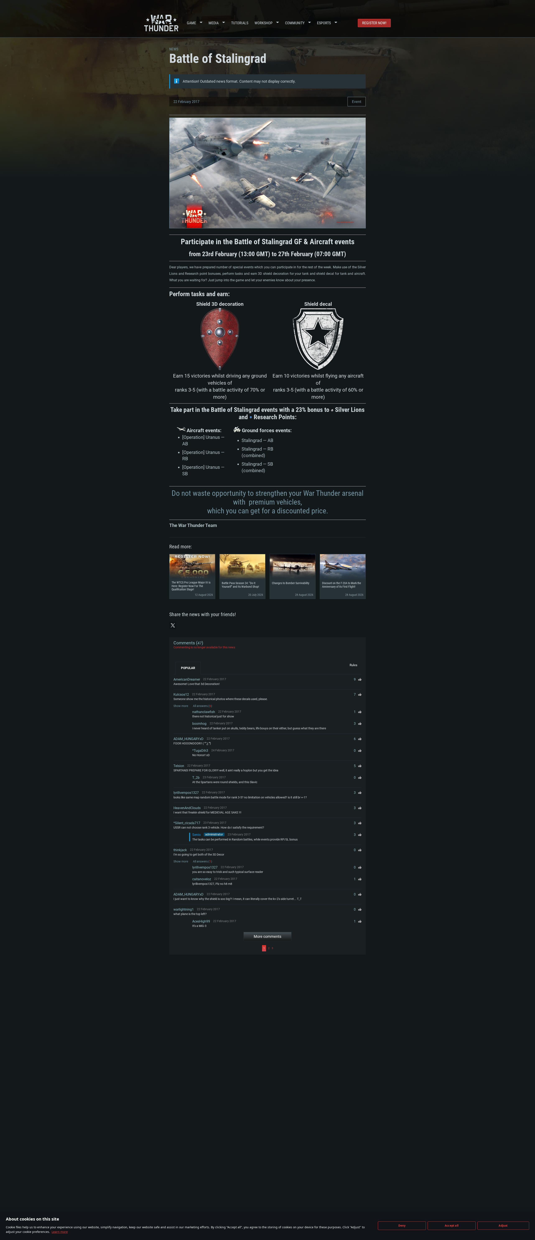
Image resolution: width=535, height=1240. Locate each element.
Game (191, 23)
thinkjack (180, 850)
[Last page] (318, 948)
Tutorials (239, 23)
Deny (402, 1225)
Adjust (503, 1225)
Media (214, 23)
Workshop (264, 23)
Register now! (374, 23)
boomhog (199, 724)
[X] (172, 625)
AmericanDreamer (186, 679)
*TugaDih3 (200, 751)
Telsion (178, 766)
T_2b (196, 778)
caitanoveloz (201, 879)
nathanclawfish (203, 712)
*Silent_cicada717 (186, 823)
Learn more (60, 1232)
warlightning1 (183, 909)
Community (294, 23)
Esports (324, 23)
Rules (353, 665)
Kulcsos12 (181, 694)
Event (356, 101)
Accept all (452, 1225)
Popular (188, 668)
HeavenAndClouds (187, 808)
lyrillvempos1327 (186, 793)
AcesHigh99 (201, 921)
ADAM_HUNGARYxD (188, 739)
